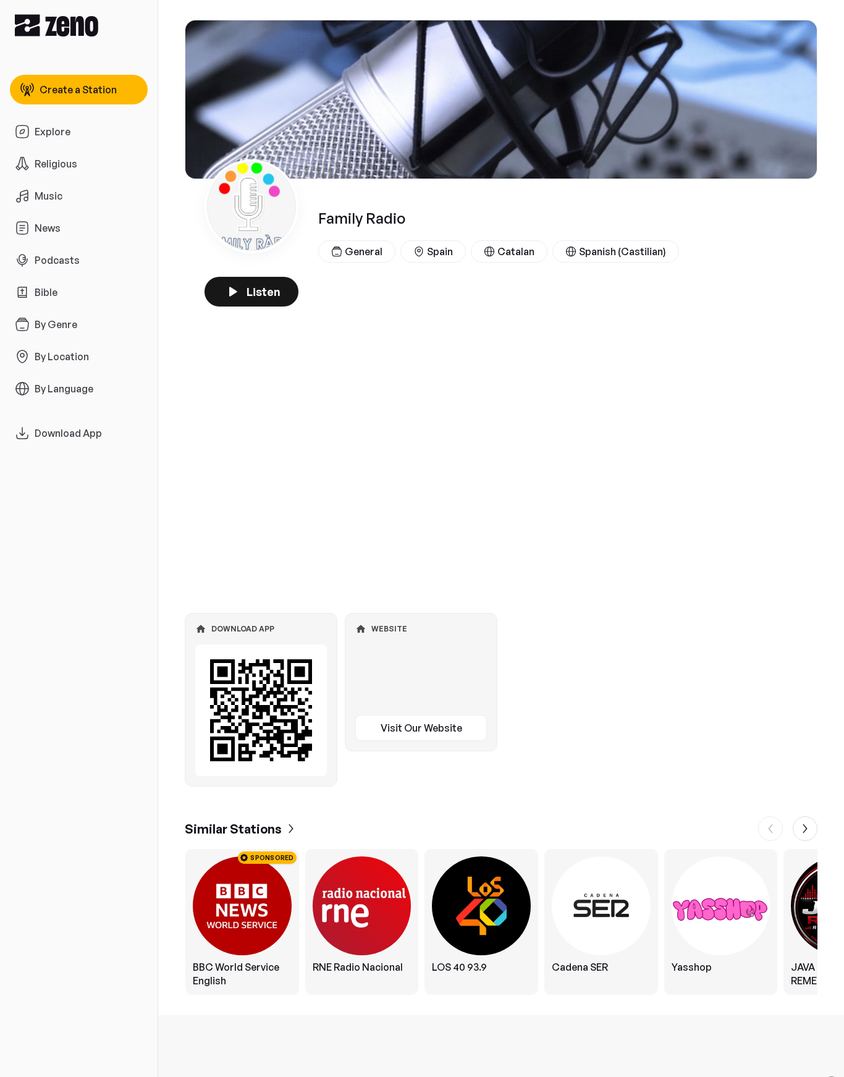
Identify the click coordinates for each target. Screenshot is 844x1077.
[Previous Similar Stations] (770, 828)
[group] (501, 921)
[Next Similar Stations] (805, 828)
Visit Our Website (421, 728)
